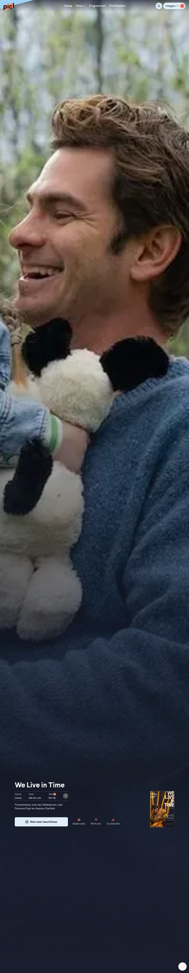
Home (68, 6)
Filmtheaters (117, 6)
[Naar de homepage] (9, 6)
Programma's (97, 6)
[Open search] (159, 6)
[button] (174, 6)
